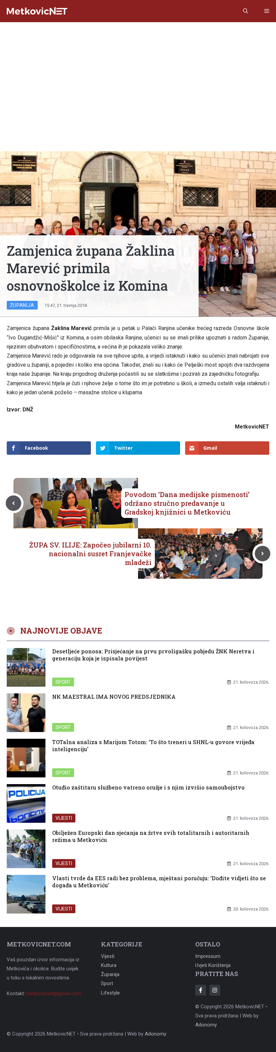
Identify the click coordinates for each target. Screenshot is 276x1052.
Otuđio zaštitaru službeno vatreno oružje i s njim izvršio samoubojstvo (148, 787)
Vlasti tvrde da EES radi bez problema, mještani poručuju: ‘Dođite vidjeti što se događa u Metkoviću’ (159, 882)
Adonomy (206, 1025)
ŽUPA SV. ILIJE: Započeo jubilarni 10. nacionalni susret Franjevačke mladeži (90, 553)
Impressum (207, 956)
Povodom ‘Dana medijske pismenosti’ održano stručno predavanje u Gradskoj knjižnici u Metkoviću (187, 503)
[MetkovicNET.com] (37, 11)
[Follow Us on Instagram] (214, 990)
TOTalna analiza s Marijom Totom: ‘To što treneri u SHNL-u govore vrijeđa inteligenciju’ (153, 745)
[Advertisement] (138, 73)
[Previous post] (13, 503)
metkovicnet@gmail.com (53, 993)
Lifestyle (110, 993)
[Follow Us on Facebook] (200, 990)
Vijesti (64, 818)
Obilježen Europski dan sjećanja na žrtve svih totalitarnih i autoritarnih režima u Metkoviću (150, 836)
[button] (245, 11)
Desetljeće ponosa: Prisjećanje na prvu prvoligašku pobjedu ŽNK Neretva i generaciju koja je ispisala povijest (153, 655)
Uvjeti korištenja (213, 965)
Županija (22, 305)
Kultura (108, 965)
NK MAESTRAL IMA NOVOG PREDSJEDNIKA (114, 696)
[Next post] (262, 553)
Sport (63, 682)
